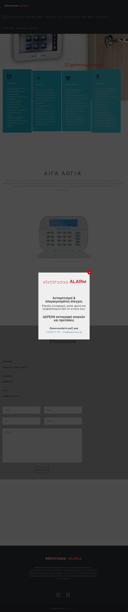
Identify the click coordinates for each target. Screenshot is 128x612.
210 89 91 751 (53, 332)
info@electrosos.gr (72, 332)
